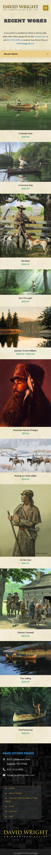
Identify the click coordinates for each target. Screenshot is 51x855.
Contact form (40, 36)
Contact (13, 811)
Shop (11, 806)
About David (15, 793)
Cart (11, 816)
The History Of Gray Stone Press (21, 800)
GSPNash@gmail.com (25, 43)
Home (11, 788)
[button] (45, 7)
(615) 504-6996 (13, 40)
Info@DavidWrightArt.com (21, 775)
